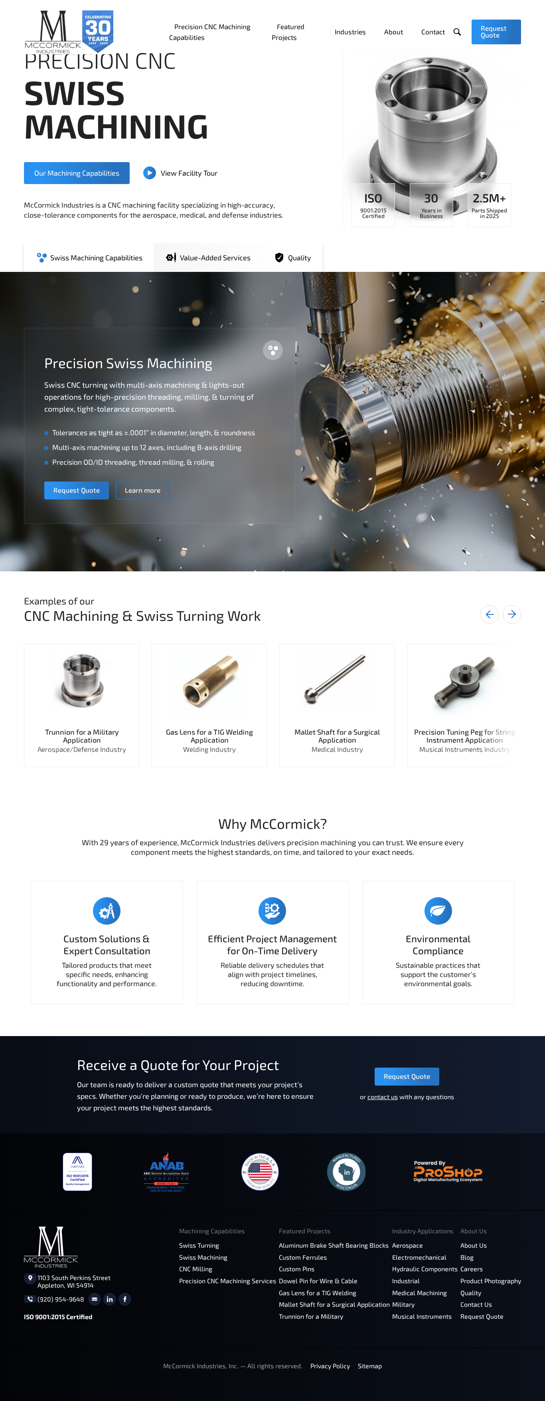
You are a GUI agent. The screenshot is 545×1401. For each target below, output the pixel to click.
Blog (467, 1257)
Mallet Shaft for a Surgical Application (337, 735)
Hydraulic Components (425, 1268)
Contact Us (476, 1304)
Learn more (142, 490)
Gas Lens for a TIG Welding (317, 1292)
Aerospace (407, 1245)
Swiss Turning (199, 1245)
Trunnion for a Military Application (82, 735)
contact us (382, 1096)
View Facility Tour (189, 172)
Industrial (406, 1280)
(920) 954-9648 (61, 1299)
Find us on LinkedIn (109, 1299)
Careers (471, 1268)
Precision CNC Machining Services (227, 1280)
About (393, 32)
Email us (94, 1299)
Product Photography (490, 1280)
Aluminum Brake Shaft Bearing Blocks (334, 1245)
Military (403, 1304)
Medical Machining (419, 1292)
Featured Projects (288, 31)
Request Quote (494, 31)
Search (457, 32)
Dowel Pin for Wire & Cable (318, 1280)
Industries (350, 32)
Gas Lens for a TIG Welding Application (209, 735)
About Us (473, 1245)
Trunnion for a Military (311, 1316)
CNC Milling (195, 1268)
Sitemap (370, 1365)
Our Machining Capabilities (76, 172)
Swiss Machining (203, 1257)
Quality (470, 1292)
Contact (433, 32)
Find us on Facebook (124, 1299)
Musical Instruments (422, 1316)
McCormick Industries (68, 32)
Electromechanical (419, 1257)
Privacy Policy (330, 1365)
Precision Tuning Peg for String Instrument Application (464, 735)
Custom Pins (296, 1268)
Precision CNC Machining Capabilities (209, 31)
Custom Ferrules (303, 1257)
